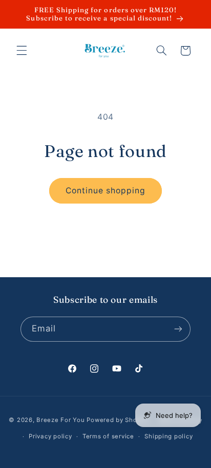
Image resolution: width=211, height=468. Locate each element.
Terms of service (108, 436)
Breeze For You (60, 420)
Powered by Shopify (118, 420)
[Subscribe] (178, 329)
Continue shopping (106, 190)
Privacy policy (50, 436)
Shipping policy (168, 436)
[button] (21, 50)
